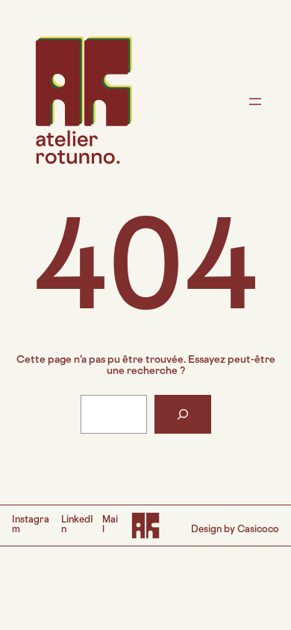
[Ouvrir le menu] (255, 101)
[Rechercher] (182, 414)
